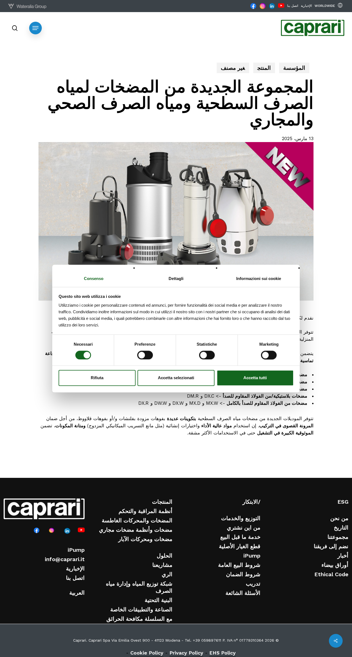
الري (167, 574)
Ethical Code (331, 574)
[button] (35, 28)
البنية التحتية (158, 600)
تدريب (253, 583)
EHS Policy (222, 653)
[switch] (145, 355)
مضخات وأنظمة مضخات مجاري (135, 529)
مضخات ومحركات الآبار (145, 539)
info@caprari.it (65, 559)
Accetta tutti (255, 378)
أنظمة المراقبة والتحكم (145, 511)
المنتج (264, 68)
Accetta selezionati (176, 378)
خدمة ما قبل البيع (240, 537)
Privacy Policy (186, 653)
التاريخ (341, 527)
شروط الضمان (243, 574)
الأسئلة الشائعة (243, 593)
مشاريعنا (162, 565)
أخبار (342, 555)
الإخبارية (75, 568)
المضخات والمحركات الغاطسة (137, 520)
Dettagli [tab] (176, 278)
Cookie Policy (146, 653)
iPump (76, 550)
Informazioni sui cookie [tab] (258, 278)
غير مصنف (233, 68)
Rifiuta (97, 378)
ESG (342, 501)
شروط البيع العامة (239, 565)
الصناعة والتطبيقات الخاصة (141, 609)
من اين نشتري (243, 527)
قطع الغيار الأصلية (239, 546)
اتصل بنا (75, 578)
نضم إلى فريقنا (331, 546)
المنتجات (162, 501)
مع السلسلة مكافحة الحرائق (139, 619)
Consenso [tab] (93, 278)
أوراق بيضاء (334, 565)
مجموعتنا (338, 537)
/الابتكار (251, 501)
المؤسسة (294, 68)
